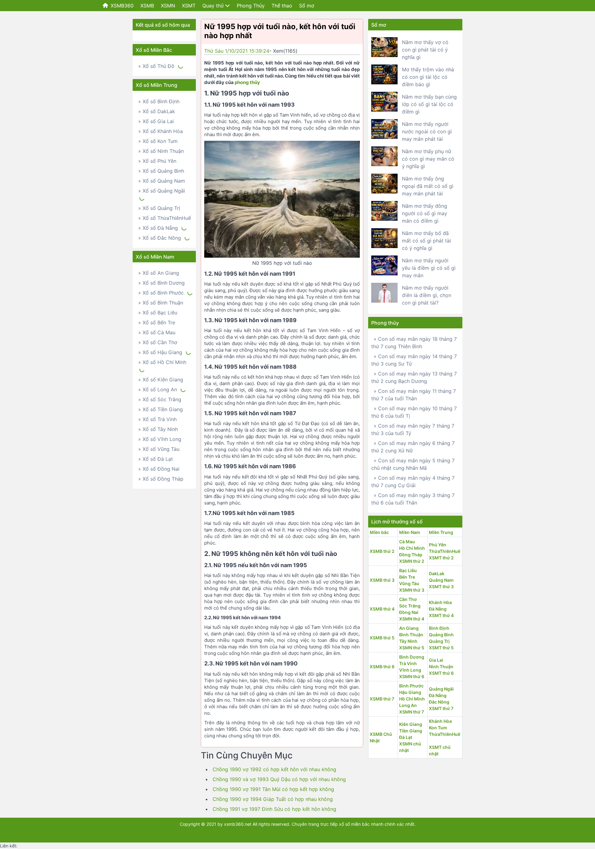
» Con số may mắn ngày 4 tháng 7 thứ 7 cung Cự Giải (413, 481)
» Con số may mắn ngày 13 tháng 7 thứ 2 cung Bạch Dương (414, 377)
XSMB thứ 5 (382, 637)
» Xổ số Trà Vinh (157, 419)
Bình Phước (411, 685)
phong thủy (247, 82)
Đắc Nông (439, 702)
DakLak (436, 573)
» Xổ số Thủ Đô (156, 66)
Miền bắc (379, 532)
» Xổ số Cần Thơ (157, 342)
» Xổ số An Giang (158, 273)
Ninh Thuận (441, 666)
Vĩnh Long (410, 670)
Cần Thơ (408, 599)
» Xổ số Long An (157, 389)
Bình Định (439, 628)
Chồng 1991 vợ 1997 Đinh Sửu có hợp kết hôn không (274, 809)
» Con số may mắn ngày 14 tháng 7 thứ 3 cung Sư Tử (414, 360)
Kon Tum (438, 727)
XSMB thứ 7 (382, 698)
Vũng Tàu (409, 583)
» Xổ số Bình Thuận (160, 303)
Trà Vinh (408, 663)
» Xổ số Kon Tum (158, 141)
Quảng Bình (441, 634)
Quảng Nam (441, 580)
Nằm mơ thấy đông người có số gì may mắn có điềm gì (424, 213)
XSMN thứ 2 (411, 561)
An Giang (409, 628)
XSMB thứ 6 (382, 666)
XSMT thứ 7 (441, 708)
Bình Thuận (411, 634)
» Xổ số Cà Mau (156, 332)
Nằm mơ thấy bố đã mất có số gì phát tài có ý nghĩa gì (426, 240)
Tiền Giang (410, 730)
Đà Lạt (405, 737)
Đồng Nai (408, 612)
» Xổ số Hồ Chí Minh (162, 362)
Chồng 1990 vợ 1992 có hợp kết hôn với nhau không (274, 769)
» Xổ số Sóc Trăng (159, 399)
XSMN (168, 5)
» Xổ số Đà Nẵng (158, 228)
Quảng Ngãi (441, 688)
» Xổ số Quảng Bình (161, 171)
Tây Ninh (408, 641)
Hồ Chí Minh (412, 548)
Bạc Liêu (408, 570)
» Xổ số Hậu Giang (160, 352)
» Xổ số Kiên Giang (160, 379)
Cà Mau (407, 541)
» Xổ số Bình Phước (161, 293)
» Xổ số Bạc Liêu (157, 312)
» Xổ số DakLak (156, 111)
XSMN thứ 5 (411, 647)
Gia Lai (436, 660)
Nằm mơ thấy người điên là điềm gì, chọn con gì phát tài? (426, 295)
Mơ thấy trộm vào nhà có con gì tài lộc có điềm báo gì (428, 76)
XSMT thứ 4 (441, 615)
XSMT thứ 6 (441, 673)
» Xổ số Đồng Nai (158, 469)
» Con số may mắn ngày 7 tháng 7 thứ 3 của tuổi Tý (412, 429)
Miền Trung (441, 532)
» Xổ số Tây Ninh (158, 429)
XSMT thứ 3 (441, 586)
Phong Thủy (251, 5)
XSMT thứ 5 (441, 647)
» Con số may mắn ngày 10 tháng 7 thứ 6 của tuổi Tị (414, 412)
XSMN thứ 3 (411, 590)
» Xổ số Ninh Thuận (161, 151)
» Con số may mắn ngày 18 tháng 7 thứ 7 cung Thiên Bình (414, 342)
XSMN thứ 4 (411, 618)
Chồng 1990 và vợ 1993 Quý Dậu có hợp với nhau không (279, 779)
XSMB (147, 5)
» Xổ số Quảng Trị (159, 208)
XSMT (189, 5)
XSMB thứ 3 (382, 580)
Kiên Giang (410, 724)
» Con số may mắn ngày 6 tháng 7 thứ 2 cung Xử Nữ (413, 447)
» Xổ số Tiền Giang (160, 409)
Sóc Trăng (410, 605)
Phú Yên (437, 544)
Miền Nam (409, 532)
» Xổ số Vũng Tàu (158, 449)
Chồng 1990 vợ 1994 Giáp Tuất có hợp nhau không (273, 799)
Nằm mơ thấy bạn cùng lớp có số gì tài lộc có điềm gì (429, 104)
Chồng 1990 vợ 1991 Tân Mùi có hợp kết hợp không (273, 789)
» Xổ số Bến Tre (156, 322)
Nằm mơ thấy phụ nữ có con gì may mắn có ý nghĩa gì (428, 158)
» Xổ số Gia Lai (156, 121)
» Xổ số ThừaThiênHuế (164, 218)
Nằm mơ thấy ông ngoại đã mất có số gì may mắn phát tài (427, 186)
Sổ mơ (306, 5)
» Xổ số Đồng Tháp (160, 479)
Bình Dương (411, 657)
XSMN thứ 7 (411, 711)
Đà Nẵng (438, 608)
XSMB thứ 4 (382, 608)
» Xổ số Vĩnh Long (159, 439)
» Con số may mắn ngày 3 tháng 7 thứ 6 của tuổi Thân (413, 499)
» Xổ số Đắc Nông (159, 238)
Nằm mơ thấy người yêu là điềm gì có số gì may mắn (429, 267)
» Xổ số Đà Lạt (155, 459)
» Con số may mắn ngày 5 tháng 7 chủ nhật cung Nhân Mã (413, 464)
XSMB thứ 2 (382, 551)
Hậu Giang (410, 692)
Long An (408, 705)
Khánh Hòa (440, 602)
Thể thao (281, 5)
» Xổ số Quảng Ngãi (161, 191)
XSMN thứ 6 (411, 676)
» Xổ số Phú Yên (157, 161)
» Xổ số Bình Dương (161, 283)
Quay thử (213, 5)
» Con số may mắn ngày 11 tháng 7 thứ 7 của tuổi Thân (413, 395)
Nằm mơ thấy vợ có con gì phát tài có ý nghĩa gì (425, 49)
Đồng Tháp (410, 554)
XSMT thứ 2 (441, 557)
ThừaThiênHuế (444, 551)
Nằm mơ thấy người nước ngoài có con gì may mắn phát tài (427, 131)
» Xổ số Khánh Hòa (160, 131)
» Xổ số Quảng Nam (161, 181)
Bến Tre (407, 577)
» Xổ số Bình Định (158, 101)
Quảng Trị (439, 641)
